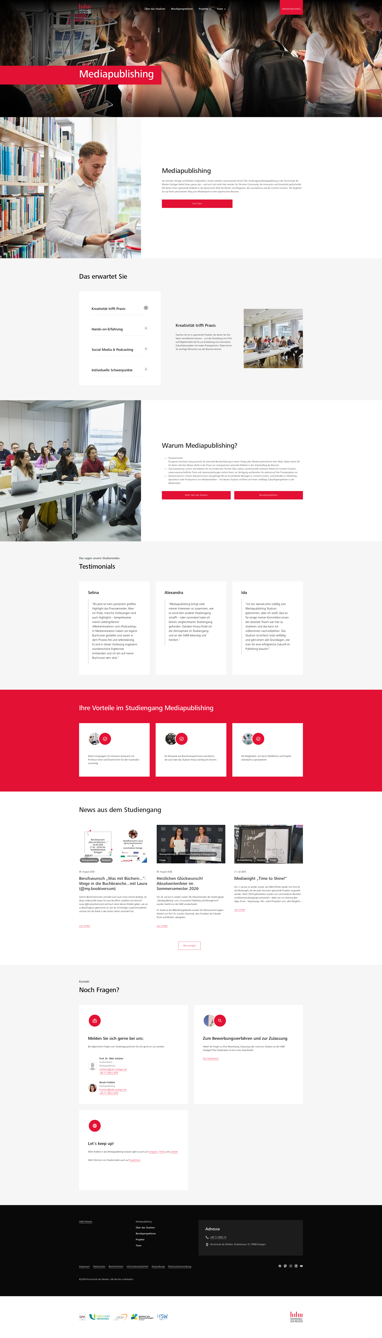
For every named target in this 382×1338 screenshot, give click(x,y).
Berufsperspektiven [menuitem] (182, 9)
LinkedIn (174, 1152)
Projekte (203, 9)
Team (220, 9)
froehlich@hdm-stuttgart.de (112, 1090)
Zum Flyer (197, 204)
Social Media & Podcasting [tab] (112, 350)
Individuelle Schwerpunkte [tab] (112, 370)
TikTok (162, 1152)
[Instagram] (290, 1266)
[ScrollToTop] (375, 1331)
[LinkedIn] (296, 1266)
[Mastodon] (285, 1266)
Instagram (153, 1152)
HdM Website (85, 1222)
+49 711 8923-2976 (108, 1093)
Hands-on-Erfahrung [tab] (107, 329)
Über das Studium (145, 1228)
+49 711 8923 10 (218, 1237)
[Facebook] (279, 1266)
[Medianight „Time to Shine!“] (268, 844)
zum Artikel (84, 926)
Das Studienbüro (211, 1059)
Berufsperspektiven (268, 495)
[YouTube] (301, 1266)
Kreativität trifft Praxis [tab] (108, 309)
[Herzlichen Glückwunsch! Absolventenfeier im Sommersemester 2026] (191, 844)
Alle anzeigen (189, 946)
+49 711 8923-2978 (108, 1073)
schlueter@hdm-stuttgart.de (113, 1069)
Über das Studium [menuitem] (155, 9)
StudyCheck (134, 1160)
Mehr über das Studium (196, 495)
